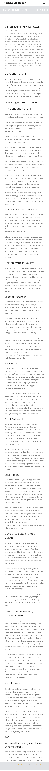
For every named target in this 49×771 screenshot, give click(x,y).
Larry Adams (9, 30)
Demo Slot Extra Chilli (18, 42)
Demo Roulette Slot (19, 39)
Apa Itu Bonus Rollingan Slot (32, 34)
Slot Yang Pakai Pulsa (25, 66)
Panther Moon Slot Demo (25, 55)
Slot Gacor (18, 30)
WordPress (39, 765)
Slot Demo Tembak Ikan (26, 63)
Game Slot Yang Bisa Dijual (19, 52)
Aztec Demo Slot (10, 36)
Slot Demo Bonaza (16, 60)
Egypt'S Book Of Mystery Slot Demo (23, 50)
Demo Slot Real (26, 47)
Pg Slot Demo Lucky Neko (18, 58)
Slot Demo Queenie (29, 60)
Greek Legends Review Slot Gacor (22, 27)
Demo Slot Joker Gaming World (27, 44)
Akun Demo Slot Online (14, 34)
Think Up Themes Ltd (21, 765)
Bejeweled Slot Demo (24, 36)
